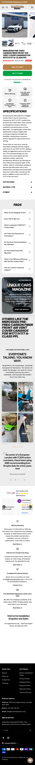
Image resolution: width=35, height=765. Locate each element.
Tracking (5, 683)
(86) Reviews (20, 495)
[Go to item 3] (17, 44)
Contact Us (6, 680)
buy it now (17, 73)
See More (28, 512)
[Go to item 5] (29, 44)
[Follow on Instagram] (8, 738)
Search (4, 673)
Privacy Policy (24, 679)
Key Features (8, 182)
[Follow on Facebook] (3, 738)
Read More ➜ (17, 544)
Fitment (6, 192)
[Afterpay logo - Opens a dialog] (17, 82)
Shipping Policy (24, 682)
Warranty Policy (25, 689)
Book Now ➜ (17, 564)
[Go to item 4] (23, 44)
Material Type (9, 187)
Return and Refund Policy (26, 674)
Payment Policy (24, 685)
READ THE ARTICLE (22, 309)
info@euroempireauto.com (14, 579)
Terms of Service (25, 692)
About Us (5, 676)
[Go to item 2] (11, 43)
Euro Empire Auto (22, 491)
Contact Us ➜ (17, 585)
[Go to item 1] (4, 44)
